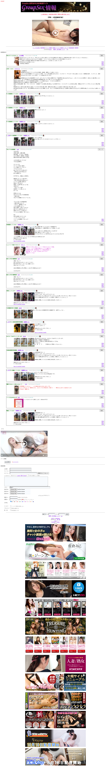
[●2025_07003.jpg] (17, 234)
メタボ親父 (21, 55)
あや (19, 397)
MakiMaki (57, 518)
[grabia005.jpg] (17, 255)
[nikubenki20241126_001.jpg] (24, 360)
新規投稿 (71, 47)
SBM (21, 475)
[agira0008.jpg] (17, 103)
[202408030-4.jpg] (24, 420)
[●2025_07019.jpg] (31, 234)
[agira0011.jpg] (31, 103)
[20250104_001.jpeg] (17, 380)
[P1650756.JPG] (24, 318)
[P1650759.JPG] (17, 318)
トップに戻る (36, 47)
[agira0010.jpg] (24, 103)
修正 (103, 63)
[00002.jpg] (17, 332)
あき (19, 258)
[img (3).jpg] (31, 346)
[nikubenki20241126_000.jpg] (17, 360)
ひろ (26, 384)
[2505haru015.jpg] (31, 145)
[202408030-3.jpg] (17, 420)
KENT (52, 518)
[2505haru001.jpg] (17, 131)
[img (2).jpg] (24, 346)
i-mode (18, 475)
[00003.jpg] (24, 332)
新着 (60, 49)
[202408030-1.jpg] (31, 300)
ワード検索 (49, 47)
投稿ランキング (64, 47)
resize (55, 520)
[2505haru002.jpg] (24, 131)
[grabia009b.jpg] (22, 255)
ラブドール (17, 68)
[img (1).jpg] (17, 346)
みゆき (20, 308)
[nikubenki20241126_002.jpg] (31, 360)
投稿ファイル (56, 47)
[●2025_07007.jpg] (24, 234)
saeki (18, 149)
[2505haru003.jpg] (31, 131)
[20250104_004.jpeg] (31, 380)
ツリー (63, 49)
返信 (103, 61)
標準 (55, 49)
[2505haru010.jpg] (24, 145)
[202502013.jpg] (17, 300)
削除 (103, 64)
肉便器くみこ (23, 93)
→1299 (8, 135)
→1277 (8, 322)
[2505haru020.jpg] (31, 117)
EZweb (24, 475)
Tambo (58, 522)
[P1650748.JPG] (30, 318)
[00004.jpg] (31, 332)
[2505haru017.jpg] (24, 117)
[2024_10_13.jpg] (24, 300)
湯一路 (58, 519)
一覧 (57, 49)
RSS (50, 49)
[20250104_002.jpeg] (24, 380)
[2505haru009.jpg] (17, 145)
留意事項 (43, 47)
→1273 (8, 370)
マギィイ (23, 244)
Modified (53, 522)
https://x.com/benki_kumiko (19, 241)
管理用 (76, 47)
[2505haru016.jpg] (17, 117)
